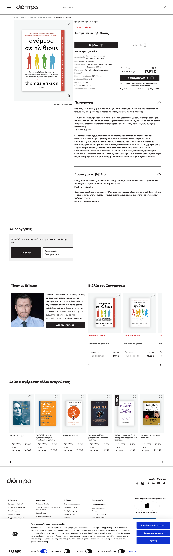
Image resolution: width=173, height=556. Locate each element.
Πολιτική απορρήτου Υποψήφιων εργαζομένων (48, 508)
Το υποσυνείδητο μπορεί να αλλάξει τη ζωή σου (98, 437)
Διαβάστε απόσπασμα (63, 104)
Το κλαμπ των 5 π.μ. (71, 435)
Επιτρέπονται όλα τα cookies (153, 525)
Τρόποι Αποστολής (70, 507)
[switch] (67, 551)
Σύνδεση (67, 518)
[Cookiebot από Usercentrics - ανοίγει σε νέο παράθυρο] (15, 551)
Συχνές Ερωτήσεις (70, 511)
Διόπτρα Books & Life (15, 504)
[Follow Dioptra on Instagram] (142, 483)
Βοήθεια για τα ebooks (72, 504)
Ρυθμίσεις (133, 551)
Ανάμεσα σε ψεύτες (133, 343)
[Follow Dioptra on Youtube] (159, 483)
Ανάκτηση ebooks (42, 504)
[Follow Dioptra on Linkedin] (153, 483)
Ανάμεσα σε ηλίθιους (99, 343)
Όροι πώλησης (41, 513)
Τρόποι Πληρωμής (70, 514)
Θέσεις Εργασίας (14, 514)
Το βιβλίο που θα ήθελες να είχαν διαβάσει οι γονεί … (45, 437)
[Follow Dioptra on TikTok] (164, 483)
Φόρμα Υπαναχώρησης (16, 518)
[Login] (160, 7)
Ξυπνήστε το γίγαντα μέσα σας (150, 436)
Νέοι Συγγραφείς (14, 511)
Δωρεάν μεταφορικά (43, 517)
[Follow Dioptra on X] (148, 483)
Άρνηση (153, 541)
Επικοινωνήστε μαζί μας (17, 507)
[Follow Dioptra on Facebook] (137, 483)
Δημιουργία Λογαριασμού (52, 253)
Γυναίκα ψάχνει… (18, 435)
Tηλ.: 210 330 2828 (99, 514)
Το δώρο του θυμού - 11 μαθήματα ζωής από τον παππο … (126, 437)
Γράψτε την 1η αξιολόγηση (86, 21)
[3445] (43, 60)
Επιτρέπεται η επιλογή (153, 533)
